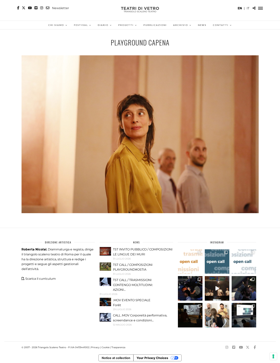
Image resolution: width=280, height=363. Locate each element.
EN (240, 8)
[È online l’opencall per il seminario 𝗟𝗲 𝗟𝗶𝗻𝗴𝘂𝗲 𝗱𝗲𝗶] (244, 261)
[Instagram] (41, 8)
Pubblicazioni (155, 25)
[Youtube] (30, 8)
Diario (103, 25)
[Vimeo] (36, 8)
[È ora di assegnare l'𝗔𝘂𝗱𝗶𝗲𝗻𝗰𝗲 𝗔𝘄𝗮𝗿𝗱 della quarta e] (217, 288)
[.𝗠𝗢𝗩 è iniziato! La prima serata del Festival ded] (244, 315)
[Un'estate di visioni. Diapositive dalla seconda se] (190, 315)
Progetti (126, 25)
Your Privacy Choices (152, 358)
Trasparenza (118, 347)
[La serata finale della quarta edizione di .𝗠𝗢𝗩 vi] (244, 288)
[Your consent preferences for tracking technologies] (273, 356)
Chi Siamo (56, 25)
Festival (81, 25)
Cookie (106, 347)
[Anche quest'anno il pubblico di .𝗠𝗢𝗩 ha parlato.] (190, 288)
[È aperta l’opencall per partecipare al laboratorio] (217, 261)
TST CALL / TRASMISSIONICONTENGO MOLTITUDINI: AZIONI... (133, 285)
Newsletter (60, 8)
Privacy (95, 347)
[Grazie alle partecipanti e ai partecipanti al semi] (217, 315)
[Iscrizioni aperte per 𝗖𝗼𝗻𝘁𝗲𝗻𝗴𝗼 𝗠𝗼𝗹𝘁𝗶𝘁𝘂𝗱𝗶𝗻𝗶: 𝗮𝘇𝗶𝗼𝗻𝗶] (190, 261)
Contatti (220, 25)
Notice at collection (116, 358)
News (202, 25)
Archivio (180, 25)
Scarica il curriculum (40, 278)
